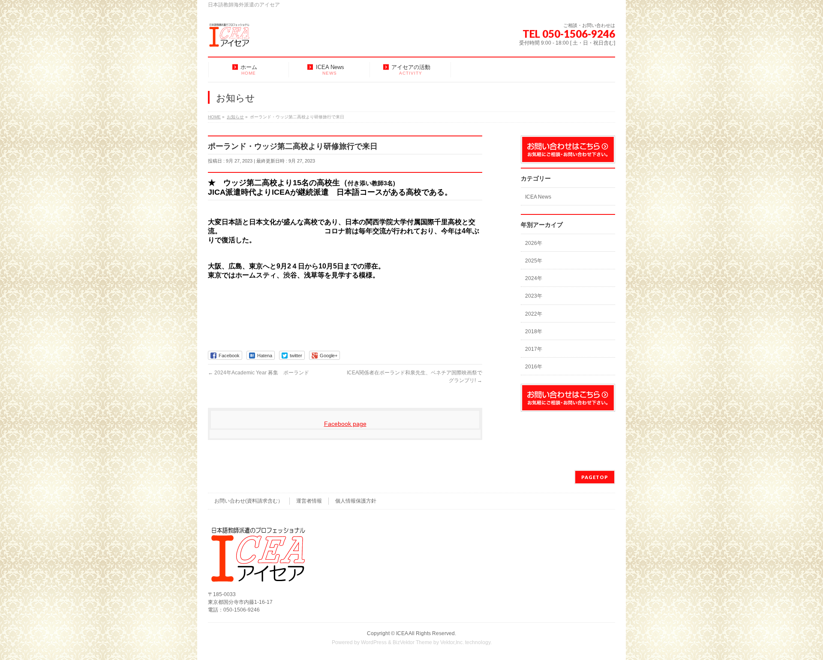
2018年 (533, 331)
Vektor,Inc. (452, 642)
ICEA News (538, 197)
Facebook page (345, 423)
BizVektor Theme (412, 642)
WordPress (374, 642)
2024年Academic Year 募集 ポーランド (258, 373)
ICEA (402, 633)
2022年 (533, 314)
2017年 (533, 349)
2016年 (533, 367)
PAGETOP (594, 477)
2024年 (533, 278)
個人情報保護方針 (355, 501)
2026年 (533, 243)
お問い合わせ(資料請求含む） (248, 501)
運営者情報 (309, 501)
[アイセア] (229, 38)
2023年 (533, 296)
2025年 (533, 261)
